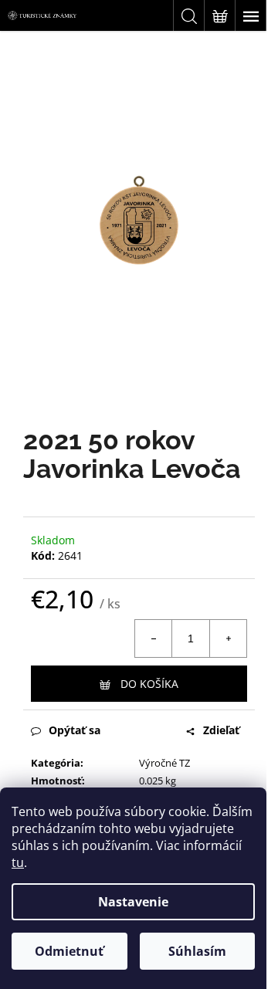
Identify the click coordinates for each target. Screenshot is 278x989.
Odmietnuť (69, 951)
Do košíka (149, 683)
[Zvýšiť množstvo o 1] (227, 638)
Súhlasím (197, 951)
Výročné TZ (164, 763)
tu (18, 862)
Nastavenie (133, 901)
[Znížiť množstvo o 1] (153, 638)
